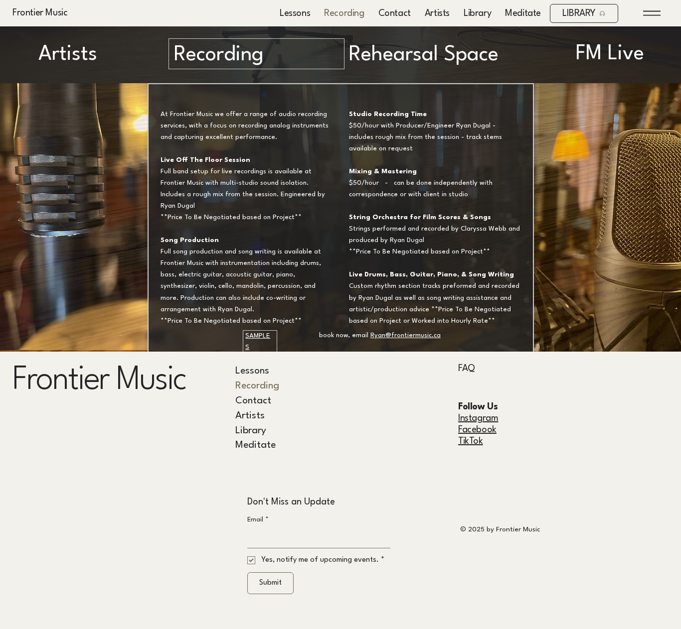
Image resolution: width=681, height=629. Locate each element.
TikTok (470, 441)
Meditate (255, 445)
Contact (253, 401)
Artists (67, 54)
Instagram (478, 418)
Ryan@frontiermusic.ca (405, 335)
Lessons (252, 371)
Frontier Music (39, 12)
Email (258, 519)
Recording (257, 386)
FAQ (466, 368)
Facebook (477, 429)
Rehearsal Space (424, 55)
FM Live (610, 54)
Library (250, 431)
